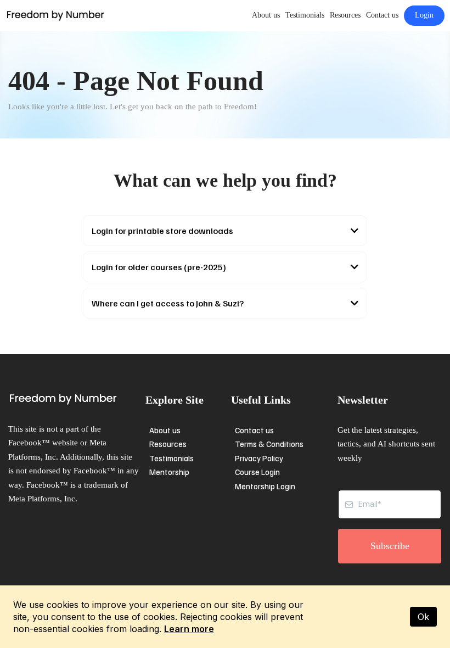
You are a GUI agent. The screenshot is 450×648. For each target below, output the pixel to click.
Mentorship (169, 472)
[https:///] (74, 399)
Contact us (382, 15)
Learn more (189, 628)
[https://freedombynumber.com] (55, 15)
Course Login (257, 472)
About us (266, 15)
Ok (423, 616)
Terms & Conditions (269, 444)
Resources (345, 15)
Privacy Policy (259, 458)
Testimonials (304, 15)
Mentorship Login (265, 486)
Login (424, 15)
